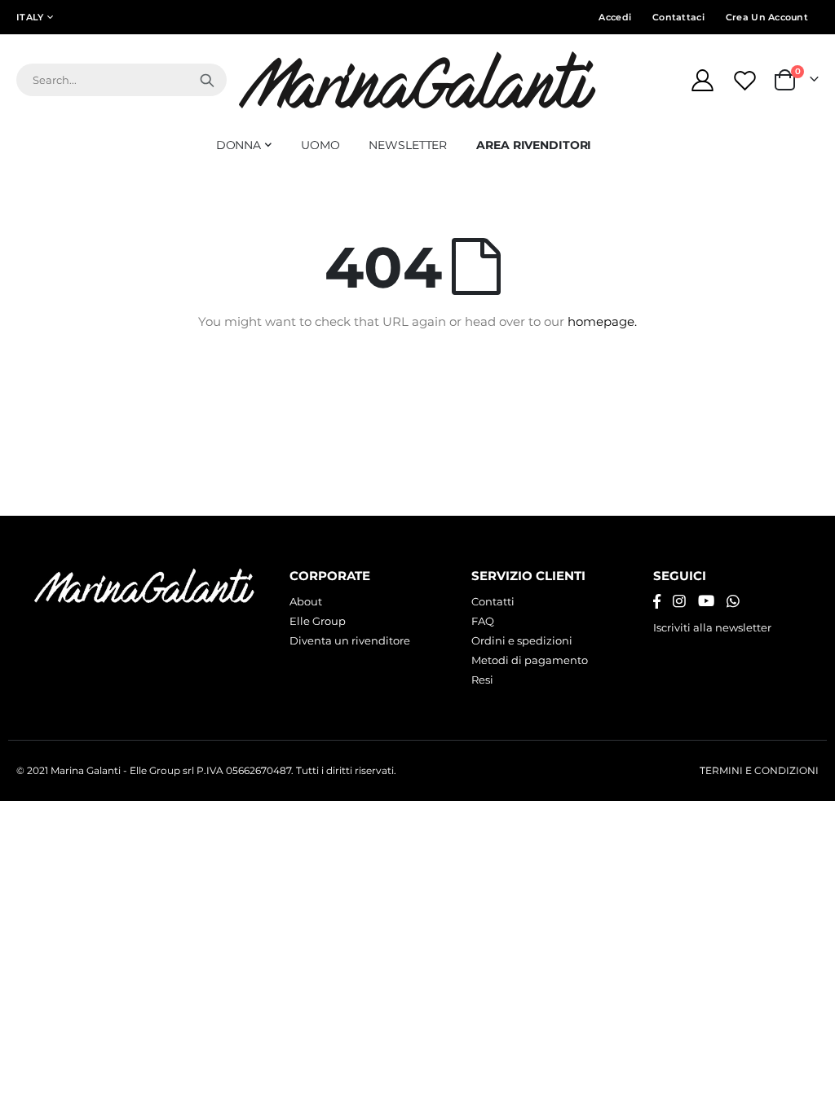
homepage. (602, 321)
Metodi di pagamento (529, 659)
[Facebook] (656, 601)
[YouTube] (706, 601)
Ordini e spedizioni (521, 640)
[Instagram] (679, 601)
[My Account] (702, 80)
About (305, 601)
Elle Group (317, 620)
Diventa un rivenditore (349, 640)
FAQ (482, 620)
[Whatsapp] (733, 601)
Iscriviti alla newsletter (712, 627)
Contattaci (678, 17)
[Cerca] (207, 80)
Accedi (615, 17)
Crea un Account (767, 17)
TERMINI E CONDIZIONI (759, 770)
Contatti (493, 601)
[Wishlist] (747, 80)
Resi (482, 679)
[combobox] (121, 80)
